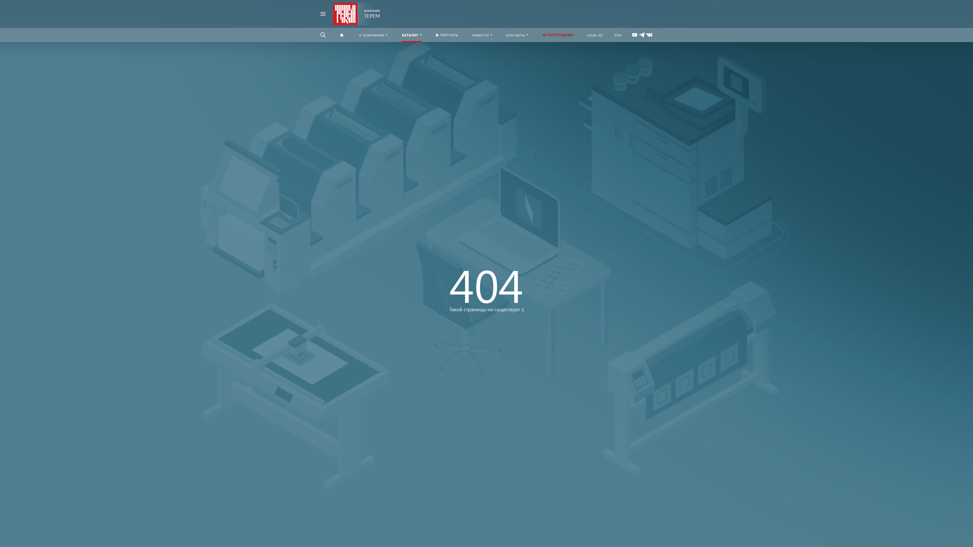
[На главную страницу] (356, 13)
